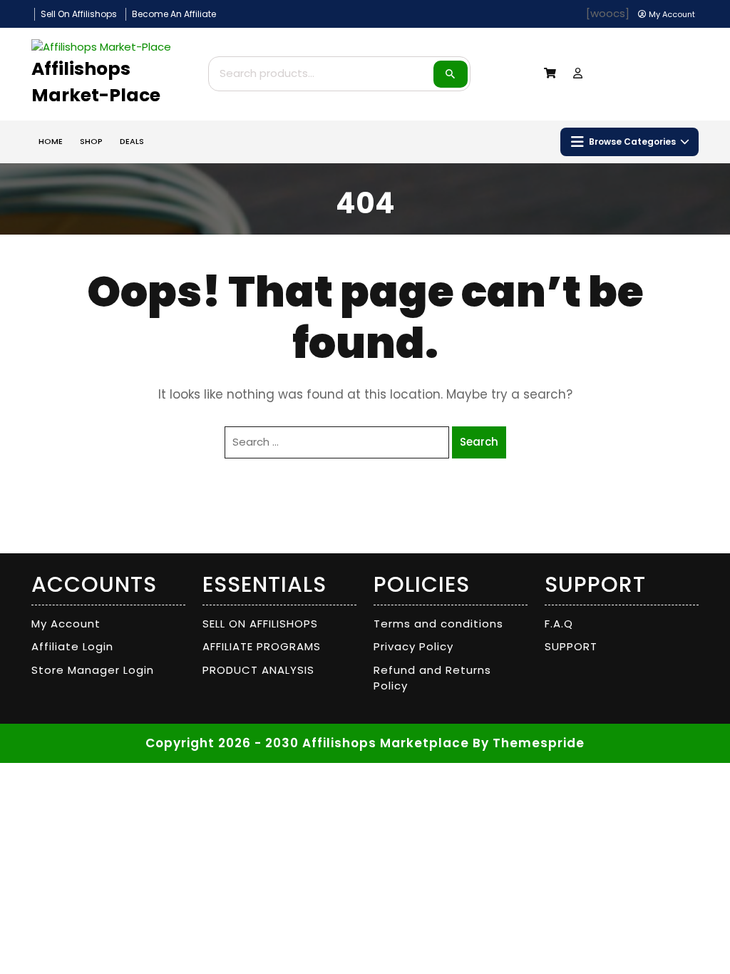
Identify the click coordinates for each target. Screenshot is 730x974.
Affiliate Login (72, 646)
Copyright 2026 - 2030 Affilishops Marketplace (307, 743)
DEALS (132, 141)
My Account (66, 623)
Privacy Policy (413, 646)
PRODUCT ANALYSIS (258, 669)
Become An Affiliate (174, 14)
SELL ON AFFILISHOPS (260, 623)
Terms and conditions (438, 623)
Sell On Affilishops (79, 14)
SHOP (91, 141)
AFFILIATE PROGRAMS (261, 646)
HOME (50, 141)
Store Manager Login (92, 669)
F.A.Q (559, 623)
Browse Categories (632, 141)
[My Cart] (550, 73)
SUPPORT (571, 646)
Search (450, 74)
